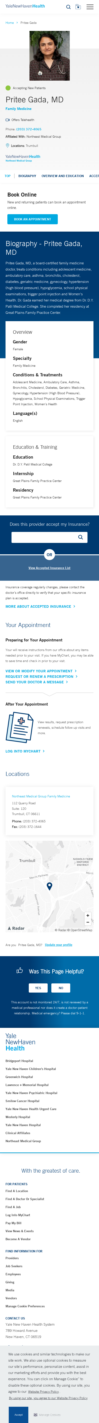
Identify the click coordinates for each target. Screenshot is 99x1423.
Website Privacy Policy (43, 1392)
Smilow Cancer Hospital (22, 1101)
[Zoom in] (87, 915)
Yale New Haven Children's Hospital (31, 1069)
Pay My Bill (13, 1223)
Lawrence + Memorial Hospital (27, 1085)
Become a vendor (18, 1239)
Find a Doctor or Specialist (25, 1199)
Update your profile (58, 945)
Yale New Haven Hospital (23, 1125)
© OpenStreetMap (79, 930)
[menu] (90, 6)
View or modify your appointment (39, 671)
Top (8, 176)
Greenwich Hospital (19, 1077)
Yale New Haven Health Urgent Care (31, 1109)
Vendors (11, 1298)
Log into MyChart (18, 1215)
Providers (12, 1258)
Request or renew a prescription (39, 676)
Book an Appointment (32, 219)
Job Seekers (14, 1266)
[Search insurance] (82, 537)
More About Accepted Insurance (38, 606)
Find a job (13, 1207)
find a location (17, 1191)
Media (10, 1290)
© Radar (61, 930)
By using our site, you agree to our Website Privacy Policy (48, 1398)
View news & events (20, 1231)
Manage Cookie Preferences (25, 1306)
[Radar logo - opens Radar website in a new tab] (16, 928)
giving (10, 1282)
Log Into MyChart (23, 751)
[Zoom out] (87, 922)
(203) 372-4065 (28, 129)
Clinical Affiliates (18, 1133)
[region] (49, 886)
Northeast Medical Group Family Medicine (41, 796)
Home (10, 22)
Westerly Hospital (18, 1117)
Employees (13, 1274)
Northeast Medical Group (23, 1141)
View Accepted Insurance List (49, 568)
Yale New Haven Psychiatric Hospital (31, 1093)
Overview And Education (63, 176)
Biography (27, 176)
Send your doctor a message (35, 682)
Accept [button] (19, 1415)
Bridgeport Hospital (19, 1061)
